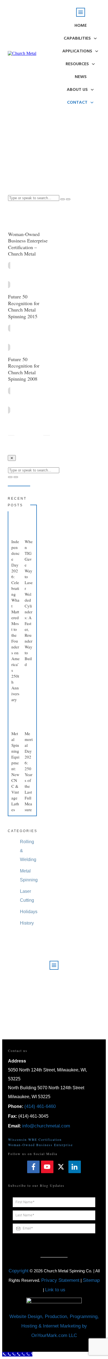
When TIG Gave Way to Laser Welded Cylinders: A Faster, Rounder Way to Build (29, 603)
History (27, 923)
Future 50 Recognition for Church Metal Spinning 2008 (23, 369)
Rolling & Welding (28, 850)
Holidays (28, 911)
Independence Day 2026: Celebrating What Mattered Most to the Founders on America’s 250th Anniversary (15, 620)
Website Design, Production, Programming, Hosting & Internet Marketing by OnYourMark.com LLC (54, 1326)
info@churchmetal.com (46, 1126)
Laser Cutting (27, 896)
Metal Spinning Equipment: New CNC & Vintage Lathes (15, 771)
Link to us (55, 1289)
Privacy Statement (60, 1280)
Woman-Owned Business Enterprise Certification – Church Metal (28, 244)
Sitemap (91, 1280)
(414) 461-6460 (40, 1106)
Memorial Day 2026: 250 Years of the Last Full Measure (29, 771)
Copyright (19, 1270)
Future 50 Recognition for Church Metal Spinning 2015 (23, 306)
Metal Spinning (29, 875)
